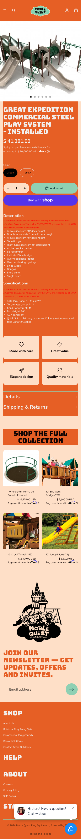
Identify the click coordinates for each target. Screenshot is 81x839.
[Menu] (5, 10)
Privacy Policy (11, 790)
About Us (8, 723)
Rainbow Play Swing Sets (17, 729)
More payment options (40, 209)
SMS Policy (9, 796)
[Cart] (76, 10)
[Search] (13, 10)
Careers (8, 784)
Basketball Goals (13, 741)
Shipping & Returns (25, 407)
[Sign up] (72, 689)
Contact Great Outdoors (17, 747)
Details (11, 396)
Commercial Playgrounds (18, 735)
